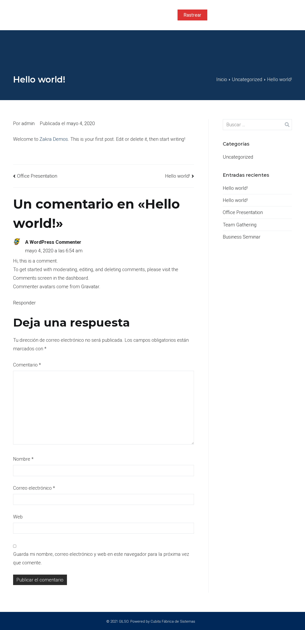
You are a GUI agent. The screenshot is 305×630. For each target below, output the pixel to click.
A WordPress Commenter (53, 242)
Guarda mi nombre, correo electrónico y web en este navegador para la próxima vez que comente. (101, 558)
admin (28, 123)
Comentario (27, 365)
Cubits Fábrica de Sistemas (173, 621)
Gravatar (90, 286)
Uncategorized (238, 157)
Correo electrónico (34, 488)
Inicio (104, 15)
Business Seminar (241, 237)
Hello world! (177, 176)
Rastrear (192, 15)
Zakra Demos (54, 139)
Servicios (129, 15)
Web (18, 517)
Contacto (158, 15)
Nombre (23, 459)
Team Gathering (240, 225)
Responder (24, 303)
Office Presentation (37, 176)
